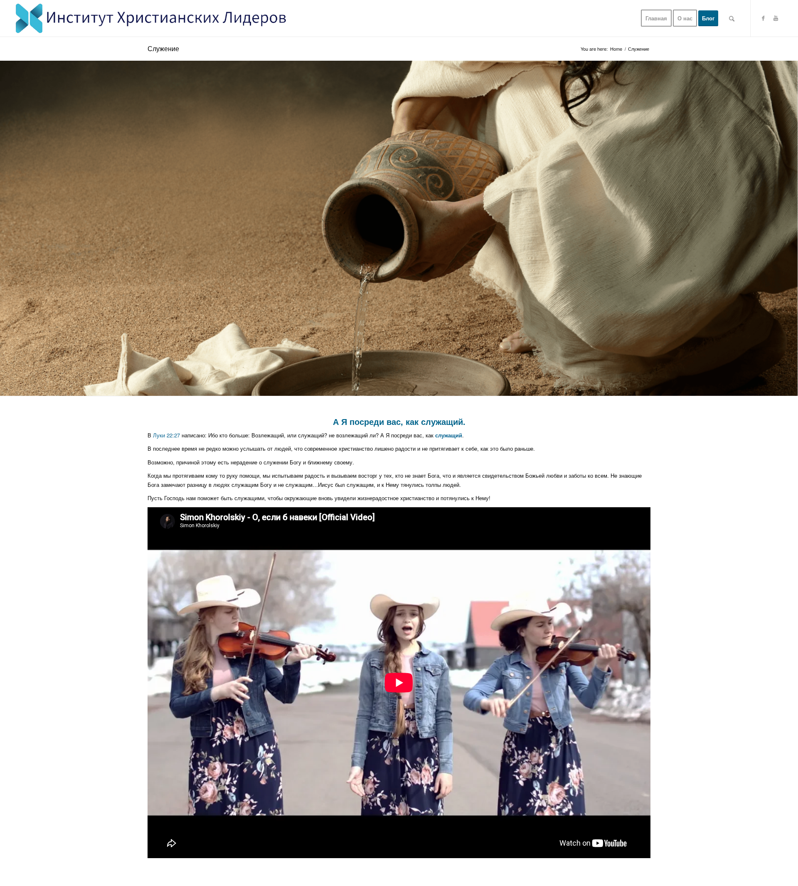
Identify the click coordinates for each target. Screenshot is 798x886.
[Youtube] (776, 18)
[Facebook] (763, 18)
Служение (163, 48)
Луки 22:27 (166, 435)
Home (616, 49)
